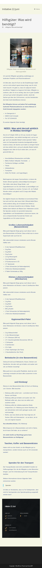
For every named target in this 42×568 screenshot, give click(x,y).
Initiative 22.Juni (10, 9)
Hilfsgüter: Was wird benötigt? (14, 27)
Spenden (8, 485)
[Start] (2, 27)
